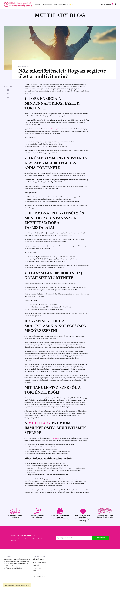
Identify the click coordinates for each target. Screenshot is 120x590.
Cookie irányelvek (38, 574)
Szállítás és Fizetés (38, 559)
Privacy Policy (37, 568)
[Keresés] (115, 4)
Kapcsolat (36, 565)
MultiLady (38, 4)
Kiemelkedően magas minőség (60, 517)
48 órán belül (15, 516)
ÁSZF (34, 571)
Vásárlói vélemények (39, 577)
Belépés (102, 4)
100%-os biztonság (37, 516)
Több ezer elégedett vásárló (105, 516)
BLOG (55, 4)
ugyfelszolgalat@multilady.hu (13, 568)
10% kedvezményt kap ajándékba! (15, 585)
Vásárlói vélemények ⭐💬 (65, 4)
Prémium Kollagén (47, 4)
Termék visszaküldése (39, 562)
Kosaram (109, 4)
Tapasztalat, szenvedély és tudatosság (82, 518)
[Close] (28, 585)
